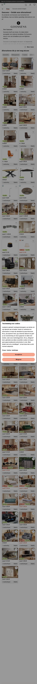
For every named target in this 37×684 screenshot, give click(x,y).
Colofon (9, 350)
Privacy (4, 350)
